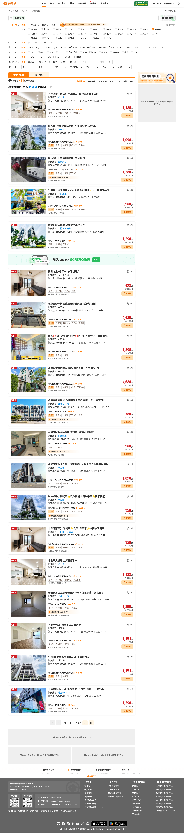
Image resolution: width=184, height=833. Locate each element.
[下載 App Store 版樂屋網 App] (99, 824)
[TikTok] (82, 823)
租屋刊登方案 (114, 789)
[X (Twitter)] (73, 823)
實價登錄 (88, 793)
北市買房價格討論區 (164, 786)
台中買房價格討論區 (164, 800)
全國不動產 (137, 803)
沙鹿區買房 (35, 11)
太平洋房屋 (137, 807)
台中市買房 (47, 773)
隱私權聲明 (54, 811)
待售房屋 (18, 75)
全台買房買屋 (90, 800)
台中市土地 (73, 777)
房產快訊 (88, 796)
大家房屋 (136, 789)
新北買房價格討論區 (164, 789)
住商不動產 (137, 800)
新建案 (87, 786)
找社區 (39, 75)
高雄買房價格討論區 (164, 807)
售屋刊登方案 (114, 786)
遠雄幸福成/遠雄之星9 (130, 773)
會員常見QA (23, 811)
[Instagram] (68, 823)
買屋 (17, 11)
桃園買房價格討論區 (164, 796)
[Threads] (87, 823)
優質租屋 (88, 789)
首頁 (10, 11)
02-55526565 (56, 797)
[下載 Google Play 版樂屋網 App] (118, 824)
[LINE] (58, 823)
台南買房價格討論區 (164, 803)
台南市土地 (73, 773)
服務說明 (44, 811)
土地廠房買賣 (90, 803)
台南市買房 (47, 777)
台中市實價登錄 (101, 773)
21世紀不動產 (137, 810)
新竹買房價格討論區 (164, 793)
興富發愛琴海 (126, 777)
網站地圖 (34, 811)
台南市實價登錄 (101, 777)
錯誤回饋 (12, 811)
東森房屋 (136, 793)
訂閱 (96, 259)
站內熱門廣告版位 (115, 796)
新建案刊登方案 (114, 793)
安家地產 (136, 814)
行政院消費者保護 (68, 811)
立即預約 (127, 115)
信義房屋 (136, 786)
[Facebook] (63, 823)
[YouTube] (77, 823)
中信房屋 (136, 796)
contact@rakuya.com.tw (60, 801)
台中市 (25, 11)
